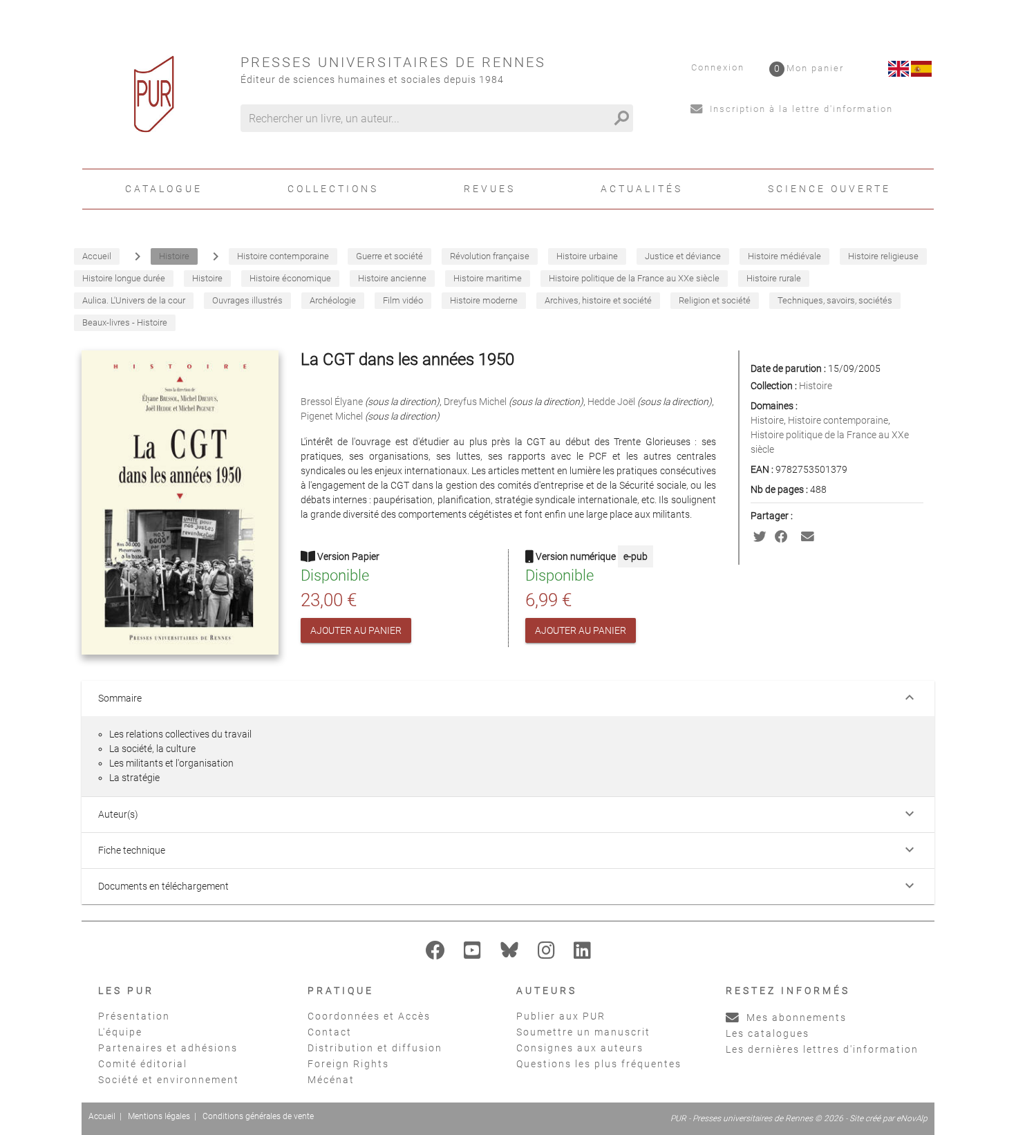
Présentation (134, 1016)
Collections (333, 188)
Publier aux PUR (560, 1016)
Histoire (815, 385)
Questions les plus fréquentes (598, 1063)
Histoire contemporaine (838, 420)
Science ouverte (829, 188)
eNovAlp (912, 1118)
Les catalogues (767, 1033)
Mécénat (331, 1079)
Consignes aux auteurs (579, 1047)
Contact (330, 1032)
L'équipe (120, 1032)
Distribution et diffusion (375, 1047)
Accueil (101, 1116)
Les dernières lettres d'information (822, 1049)
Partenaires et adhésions (168, 1047)
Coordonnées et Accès (369, 1016)
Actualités (642, 188)
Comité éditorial (142, 1063)
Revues (490, 188)
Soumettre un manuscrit (583, 1032)
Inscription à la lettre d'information (799, 109)
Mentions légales (159, 1116)
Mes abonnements (795, 1017)
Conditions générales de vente (258, 1116)
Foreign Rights (348, 1063)
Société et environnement (168, 1079)
